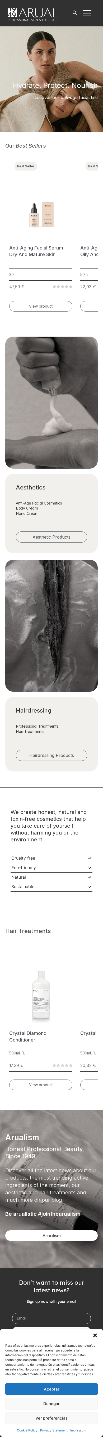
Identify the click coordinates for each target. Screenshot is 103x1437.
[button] (95, 1335)
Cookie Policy (27, 1430)
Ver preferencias (51, 1418)
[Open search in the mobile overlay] (75, 13)
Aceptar (51, 1389)
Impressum (78, 1430)
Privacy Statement (54, 1430)
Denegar (51, 1403)
